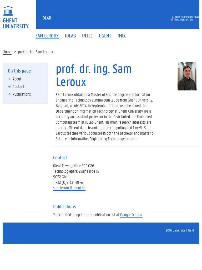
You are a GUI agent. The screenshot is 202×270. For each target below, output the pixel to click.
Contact (18, 86)
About (17, 78)
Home (7, 51)
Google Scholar (131, 214)
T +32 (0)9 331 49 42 (68, 182)
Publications (22, 94)
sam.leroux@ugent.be (69, 187)
